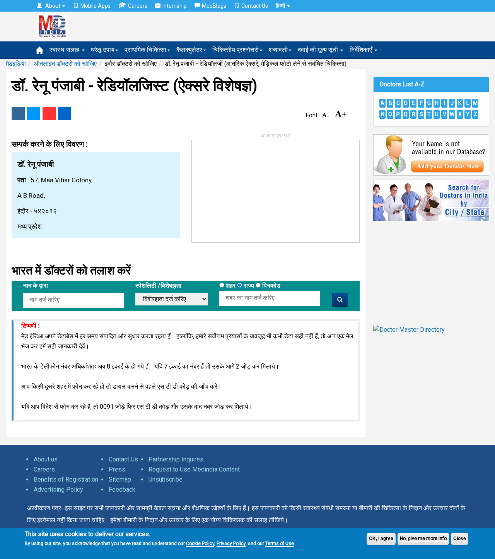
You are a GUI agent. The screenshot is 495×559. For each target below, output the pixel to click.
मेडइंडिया (16, 63)
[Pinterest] (49, 113)
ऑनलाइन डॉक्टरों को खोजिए (65, 63)
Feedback (122, 489)
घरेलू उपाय (102, 49)
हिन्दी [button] (281, 6)
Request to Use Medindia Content (194, 469)
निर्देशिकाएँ (362, 49)
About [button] (52, 6)
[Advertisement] (250, 188)
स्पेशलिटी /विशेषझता (158, 285)
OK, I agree (381, 538)
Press (117, 469)
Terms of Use (279, 543)
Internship (174, 6)
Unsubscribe (165, 479)
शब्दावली (278, 49)
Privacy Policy (231, 543)
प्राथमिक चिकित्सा (145, 49)
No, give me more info (423, 538)
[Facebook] (18, 113)
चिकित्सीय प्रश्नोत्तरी (235, 49)
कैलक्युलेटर (189, 49)
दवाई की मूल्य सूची (319, 49)
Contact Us (254, 6)
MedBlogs (214, 6)
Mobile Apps (95, 6)
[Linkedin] (64, 113)
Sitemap (120, 479)
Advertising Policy (58, 489)
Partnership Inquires (175, 459)
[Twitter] (33, 113)
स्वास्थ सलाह (65, 49)
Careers (137, 6)
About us (46, 459)
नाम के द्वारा (35, 285)
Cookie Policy (200, 543)
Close (459, 538)
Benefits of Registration (66, 479)
